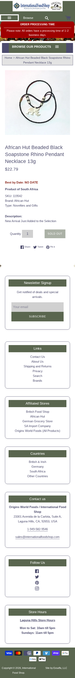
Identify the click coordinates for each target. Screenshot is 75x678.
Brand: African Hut (17, 200)
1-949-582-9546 (37, 529)
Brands (37, 380)
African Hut (37, 416)
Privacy (38, 371)
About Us (37, 361)
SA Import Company (37, 426)
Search (37, 376)
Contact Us (37, 356)
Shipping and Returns (38, 366)
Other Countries (37, 476)
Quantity (15, 233)
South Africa (37, 471)
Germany (37, 466)
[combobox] (47, 17)
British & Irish (37, 461)
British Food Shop (37, 411)
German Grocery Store (37, 421)
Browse (28, 18)
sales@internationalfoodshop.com (37, 536)
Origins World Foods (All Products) (37, 430)
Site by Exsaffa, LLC (56, 668)
